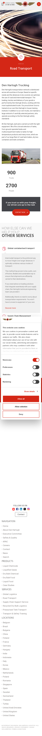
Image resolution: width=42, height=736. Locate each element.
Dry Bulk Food (9, 577)
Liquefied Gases (10, 570)
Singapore (7, 684)
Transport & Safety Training (15, 613)
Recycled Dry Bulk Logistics (15, 606)
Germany (7, 646)
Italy (5, 661)
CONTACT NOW (20, 212)
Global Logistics (10, 594)
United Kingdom (10, 711)
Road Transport (9, 598)
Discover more (10, 308)
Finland (6, 638)
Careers (6, 545)
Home (5, 526)
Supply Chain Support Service (15, 602)
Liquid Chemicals (10, 566)
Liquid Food (8, 581)
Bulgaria (6, 630)
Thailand (6, 700)
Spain (5, 688)
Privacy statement (21, 727)
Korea (5, 665)
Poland (6, 677)
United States (9, 715)
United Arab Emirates (12, 707)
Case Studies (8, 585)
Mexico (6, 669)
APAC (5, 541)
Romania (7, 680)
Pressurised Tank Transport (14, 610)
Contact (21, 514)
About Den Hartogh (11, 530)
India (5, 653)
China (5, 634)
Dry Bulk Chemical (11, 574)
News (5, 553)
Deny (21, 414)
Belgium (6, 622)
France (6, 642)
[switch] (36, 367)
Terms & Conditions (19, 729)
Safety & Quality (10, 537)
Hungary (6, 649)
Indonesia (7, 657)
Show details (29, 391)
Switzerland (8, 696)
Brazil (5, 626)
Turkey (6, 704)
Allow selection (21, 406)
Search (6, 557)
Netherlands (8, 673)
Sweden (6, 692)
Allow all (21, 399)
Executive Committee (12, 534)
